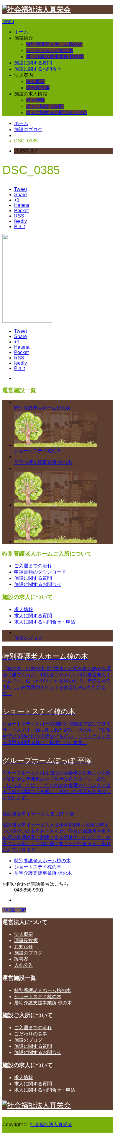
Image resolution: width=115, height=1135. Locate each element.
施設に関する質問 (33, 62)
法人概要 (35, 81)
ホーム (21, 31)
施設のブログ (28, 129)
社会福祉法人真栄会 (51, 1124)
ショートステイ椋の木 (49, 50)
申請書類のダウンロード (40, 571)
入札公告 (23, 965)
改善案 (21, 959)
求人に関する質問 (45, 106)
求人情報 (35, 100)
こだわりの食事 (30, 1033)
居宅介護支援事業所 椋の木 (55, 56)
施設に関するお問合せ (37, 69)
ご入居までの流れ (33, 565)
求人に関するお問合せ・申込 (56, 112)
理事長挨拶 (38, 87)
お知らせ (23, 946)
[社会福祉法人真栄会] (36, 9)
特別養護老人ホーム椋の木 (54, 44)
